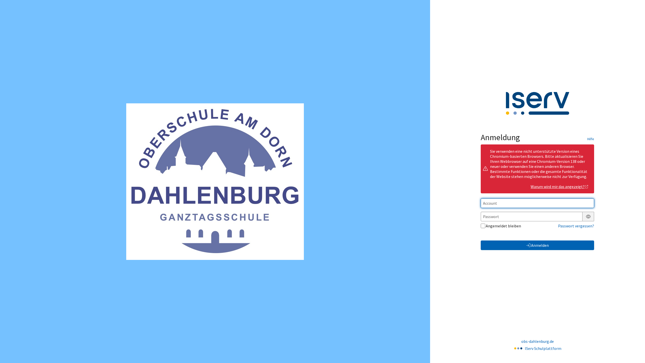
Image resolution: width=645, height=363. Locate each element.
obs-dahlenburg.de (537, 341)
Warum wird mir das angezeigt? (558, 186)
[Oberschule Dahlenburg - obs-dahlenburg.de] (215, 181)
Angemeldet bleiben (503, 225)
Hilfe (590, 139)
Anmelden (540, 245)
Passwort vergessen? (576, 225)
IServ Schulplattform (543, 348)
